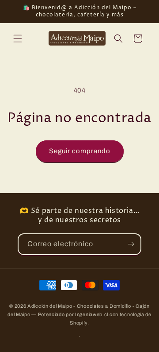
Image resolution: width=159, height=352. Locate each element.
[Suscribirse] (130, 244)
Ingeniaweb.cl (91, 314)
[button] (17, 38)
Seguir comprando (79, 151)
